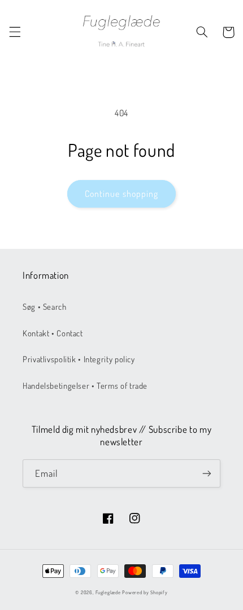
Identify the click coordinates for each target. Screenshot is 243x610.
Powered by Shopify (144, 592)
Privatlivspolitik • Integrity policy (79, 359)
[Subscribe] (207, 473)
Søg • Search (45, 306)
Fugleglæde (108, 592)
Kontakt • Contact (53, 333)
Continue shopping (121, 193)
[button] (15, 32)
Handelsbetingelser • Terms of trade (85, 385)
